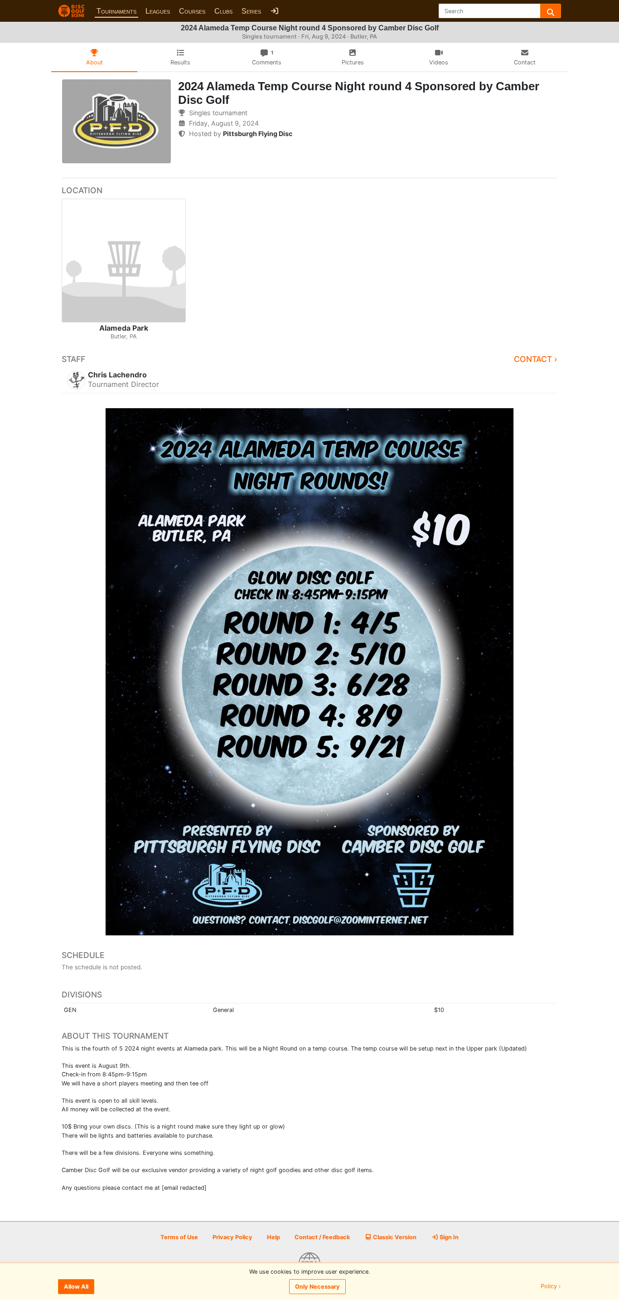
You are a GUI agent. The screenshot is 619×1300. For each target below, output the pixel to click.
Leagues (157, 11)
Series (251, 11)
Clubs (223, 11)
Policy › (551, 1287)
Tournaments (116, 11)
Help (273, 1237)
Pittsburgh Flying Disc (257, 133)
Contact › (535, 359)
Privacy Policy (232, 1237)
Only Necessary (317, 1286)
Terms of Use (179, 1237)
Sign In (448, 1237)
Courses (192, 11)
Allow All (76, 1286)
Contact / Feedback (322, 1237)
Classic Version (394, 1237)
